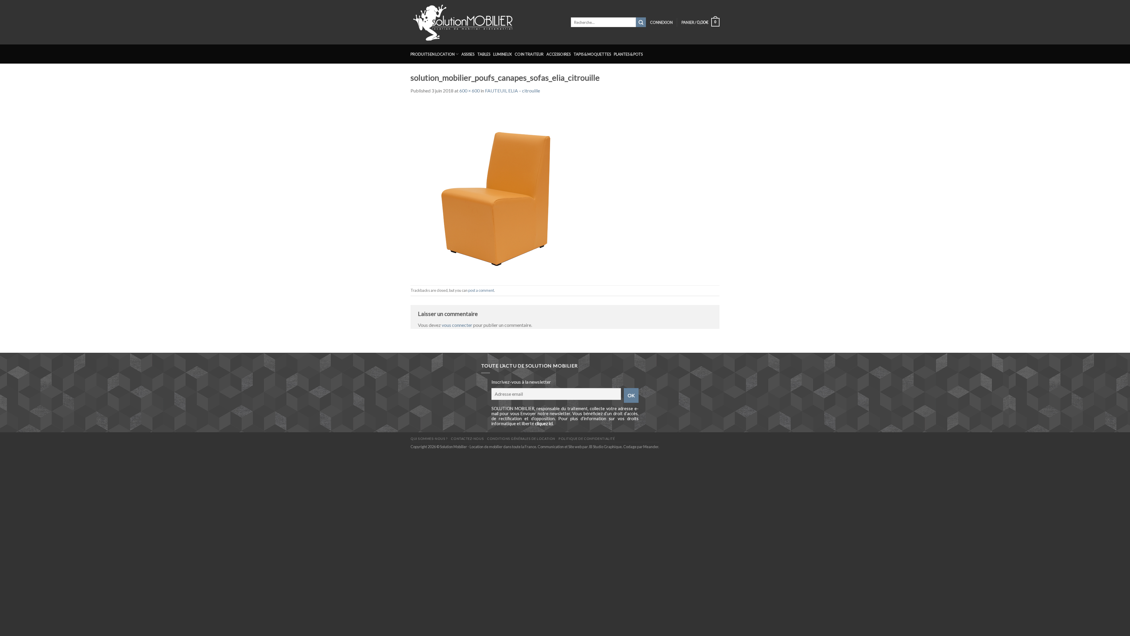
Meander (650, 446)
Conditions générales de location (521, 438)
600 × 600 (469, 90)
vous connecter (457, 325)
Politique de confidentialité (587, 438)
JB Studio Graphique (605, 446)
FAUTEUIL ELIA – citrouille (512, 90)
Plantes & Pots (628, 54)
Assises (467, 54)
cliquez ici (544, 423)
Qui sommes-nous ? (429, 438)
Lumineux (502, 54)
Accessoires (558, 54)
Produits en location (433, 54)
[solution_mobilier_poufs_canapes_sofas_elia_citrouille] (499, 189)
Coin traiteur (529, 54)
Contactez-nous (467, 438)
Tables (483, 54)
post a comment (481, 290)
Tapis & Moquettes (592, 54)
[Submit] (641, 22)
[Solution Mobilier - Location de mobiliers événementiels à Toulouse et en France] (486, 22)
